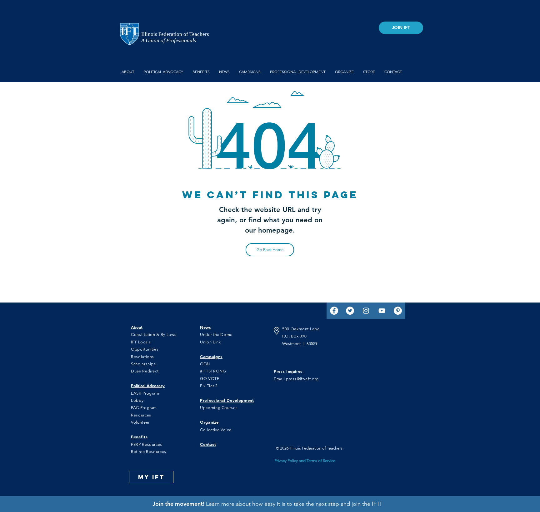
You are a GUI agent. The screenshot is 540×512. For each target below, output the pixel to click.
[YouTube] (382, 311)
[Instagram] (366, 311)
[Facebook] (334, 311)
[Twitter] (350, 311)
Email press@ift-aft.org (296, 379)
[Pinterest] (398, 311)
